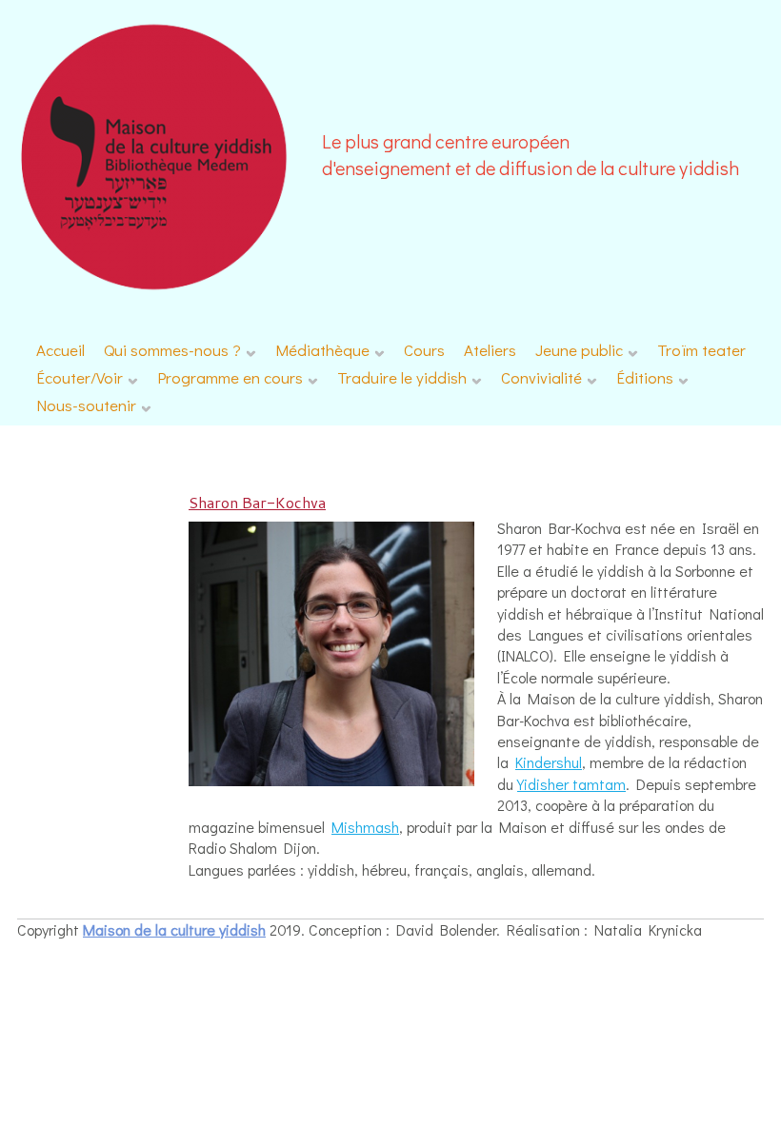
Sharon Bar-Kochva (257, 502)
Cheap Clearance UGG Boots (680, 930)
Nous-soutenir (86, 405)
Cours (424, 350)
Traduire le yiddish (402, 377)
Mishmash (365, 827)
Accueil (60, 350)
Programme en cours (230, 377)
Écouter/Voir (79, 377)
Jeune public (579, 350)
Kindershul (548, 762)
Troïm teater (701, 350)
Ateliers (490, 350)
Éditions (644, 377)
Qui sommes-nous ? (172, 350)
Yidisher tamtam (571, 784)
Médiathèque (322, 350)
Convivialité (541, 377)
